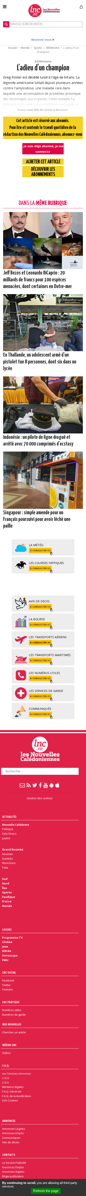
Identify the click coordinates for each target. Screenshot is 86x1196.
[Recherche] (6, 24)
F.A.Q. (5, 1065)
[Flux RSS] (29, 785)
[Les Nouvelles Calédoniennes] (44, 10)
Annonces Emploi (13, 1133)
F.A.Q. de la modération (16, 1096)
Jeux (5, 946)
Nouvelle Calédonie (15, 824)
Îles (4, 888)
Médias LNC (9, 1045)
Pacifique (8, 897)
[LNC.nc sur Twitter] (35, 785)
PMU (5, 960)
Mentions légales (13, 1087)
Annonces (8, 1121)
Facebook (8, 980)
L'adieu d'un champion (43, 68)
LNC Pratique (10, 1002)
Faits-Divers (9, 833)
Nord (5, 883)
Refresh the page (46, 1191)
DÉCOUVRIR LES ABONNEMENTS (43, 172)
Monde (25, 48)
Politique (7, 829)
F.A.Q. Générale (12, 1091)
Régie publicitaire (13, 1176)
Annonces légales (13, 1172)
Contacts (8, 1155)
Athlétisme (52, 48)
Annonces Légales (13, 1129)
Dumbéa (7, 858)
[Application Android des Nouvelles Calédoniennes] (51, 785)
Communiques (11, 1138)
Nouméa (7, 854)
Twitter (6, 985)
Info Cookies (10, 1100)
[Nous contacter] (22, 785)
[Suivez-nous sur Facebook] (40, 785)
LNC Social (9, 972)
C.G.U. (6, 1078)
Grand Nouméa (12, 849)
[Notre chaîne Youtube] (45, 785)
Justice (6, 838)
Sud (5, 879)
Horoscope (10, 955)
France (6, 901)
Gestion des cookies (40, 798)
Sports (38, 48)
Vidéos (6, 1053)
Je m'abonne (63, 5)
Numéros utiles (11, 1010)
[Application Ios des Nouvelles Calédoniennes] (57, 785)
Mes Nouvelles (11, 1024)
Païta (5, 867)
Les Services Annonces (16, 1073)
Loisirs (7, 929)
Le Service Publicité (14, 1163)
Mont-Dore (9, 863)
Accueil (12, 48)
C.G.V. (5, 1082)
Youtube (7, 989)
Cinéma (7, 942)
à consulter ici (40, 550)
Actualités (9, 817)
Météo (6, 951)
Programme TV (12, 937)
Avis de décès (10, 1142)
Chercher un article (14, 1032)
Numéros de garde (14, 1014)
